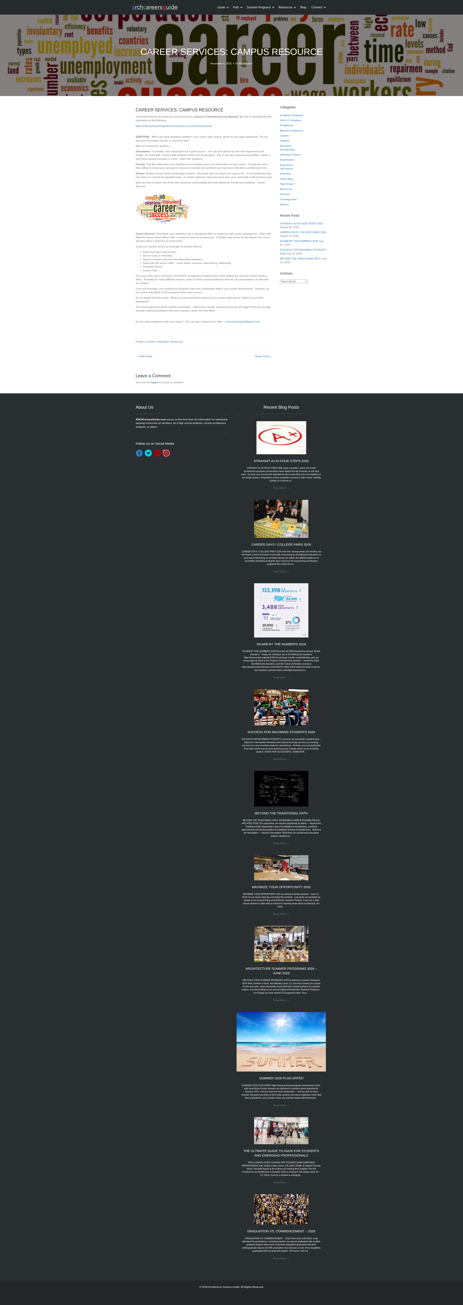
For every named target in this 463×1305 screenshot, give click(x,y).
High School (287, 183)
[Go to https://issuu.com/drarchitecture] (166, 453)
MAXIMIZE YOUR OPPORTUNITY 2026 (281, 887)
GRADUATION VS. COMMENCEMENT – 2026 (281, 1231)
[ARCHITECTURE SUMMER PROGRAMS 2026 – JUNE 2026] (281, 943)
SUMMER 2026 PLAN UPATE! (281, 1078)
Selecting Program (290, 154)
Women (284, 204)
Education (163, 341)
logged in (156, 382)
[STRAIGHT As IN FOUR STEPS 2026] (281, 437)
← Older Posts (144, 356)
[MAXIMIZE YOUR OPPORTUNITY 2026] (281, 867)
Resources (285, 7)
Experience (286, 164)
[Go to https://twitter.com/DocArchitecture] (148, 453)
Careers (151, 341)
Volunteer (285, 173)
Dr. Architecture (244, 63)
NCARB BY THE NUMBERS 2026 (299, 241)
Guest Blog (286, 178)
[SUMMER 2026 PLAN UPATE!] (281, 1041)
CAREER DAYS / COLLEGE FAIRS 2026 (303, 232)
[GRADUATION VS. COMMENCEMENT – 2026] (281, 1209)
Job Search (286, 168)
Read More (281, 487)
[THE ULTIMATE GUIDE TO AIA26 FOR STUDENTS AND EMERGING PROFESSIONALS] (281, 1130)
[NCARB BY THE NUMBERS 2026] (281, 610)
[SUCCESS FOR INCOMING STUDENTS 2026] (281, 707)
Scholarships (287, 149)
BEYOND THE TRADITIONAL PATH (300, 258)
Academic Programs (291, 115)
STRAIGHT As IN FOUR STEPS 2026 (301, 223)
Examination (287, 159)
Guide (221, 7)
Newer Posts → (264, 356)
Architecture (287, 125)
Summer (285, 194)
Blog (303, 7)
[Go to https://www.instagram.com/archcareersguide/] (157, 453)
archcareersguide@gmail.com (243, 321)
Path (236, 7)
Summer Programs (259, 7)
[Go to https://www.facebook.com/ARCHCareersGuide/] (139, 453)
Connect (316, 7)
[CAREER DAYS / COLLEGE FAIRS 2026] (281, 518)
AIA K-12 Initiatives (290, 120)
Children (285, 140)
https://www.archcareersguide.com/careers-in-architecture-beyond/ (174, 125)
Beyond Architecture (291, 130)
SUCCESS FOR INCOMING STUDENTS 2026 (281, 732)
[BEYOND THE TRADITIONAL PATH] (281, 788)
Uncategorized (288, 199)
